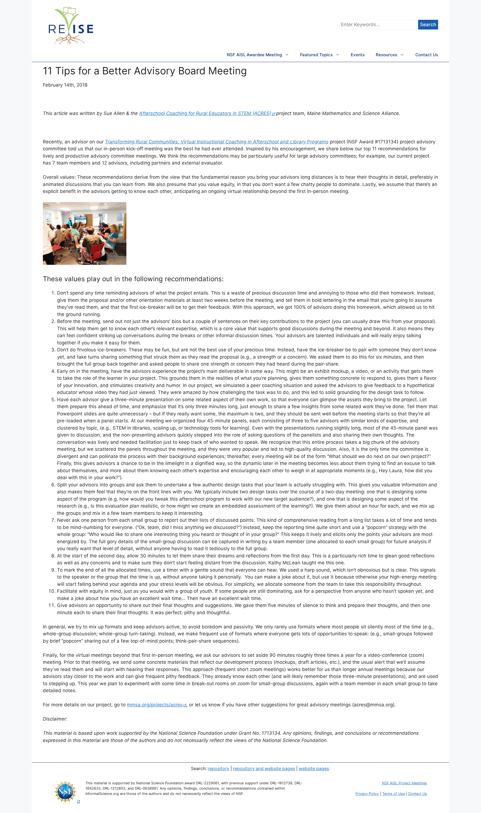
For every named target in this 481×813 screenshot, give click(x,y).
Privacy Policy (367, 794)
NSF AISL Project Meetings (404, 783)
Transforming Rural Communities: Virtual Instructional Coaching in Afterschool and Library (206, 142)
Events (358, 54)
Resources (386, 54)
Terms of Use (393, 794)
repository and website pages (264, 768)
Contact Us (426, 54)
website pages (314, 768)
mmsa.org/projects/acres (155, 704)
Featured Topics (316, 54)
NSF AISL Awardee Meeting (254, 54)
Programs (317, 142)
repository (218, 768)
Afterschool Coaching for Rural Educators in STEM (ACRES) (205, 113)
